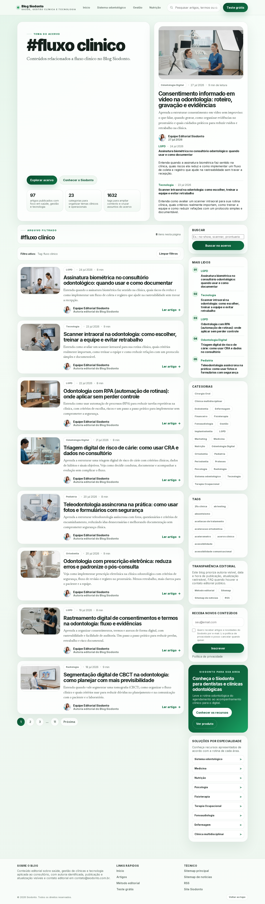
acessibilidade (203, 544)
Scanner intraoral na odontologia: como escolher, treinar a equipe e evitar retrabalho (119, 337)
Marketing (201, 439)
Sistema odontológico (111, 7)
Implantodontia (204, 431)
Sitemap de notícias (206, 598)
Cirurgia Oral (202, 393)
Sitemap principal (196, 871)
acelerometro (203, 536)
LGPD (162, 146)
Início (86, 7)
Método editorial (204, 590)
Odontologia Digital (172, 85)
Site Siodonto (193, 889)
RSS (227, 598)
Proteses (220, 461)
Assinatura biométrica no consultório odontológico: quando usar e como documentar (118, 280)
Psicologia (201, 469)
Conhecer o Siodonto (78, 180)
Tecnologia (166, 184)
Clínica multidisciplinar (208, 401)
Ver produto (204, 724)
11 (55, 722)
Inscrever (218, 648)
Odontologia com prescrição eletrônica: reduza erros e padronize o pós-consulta (117, 564)
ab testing (220, 506)
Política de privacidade (207, 656)
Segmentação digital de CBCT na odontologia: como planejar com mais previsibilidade (116, 677)
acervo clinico (225, 536)
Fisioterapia (221, 416)
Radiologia (72, 667)
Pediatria (71, 496)
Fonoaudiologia (204, 423)
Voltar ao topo (237, 897)
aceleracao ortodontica (208, 529)
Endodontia (201, 408)
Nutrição (155, 7)
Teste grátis (235, 7)
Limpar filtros (168, 253)
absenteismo (202, 513)
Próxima (69, 722)
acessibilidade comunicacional (213, 551)
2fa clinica (201, 506)
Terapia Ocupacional (207, 484)
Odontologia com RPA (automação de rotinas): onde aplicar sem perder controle (116, 394)
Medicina (219, 439)
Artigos (121, 877)
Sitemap (226, 590)
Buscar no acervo (218, 245)
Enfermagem (222, 408)
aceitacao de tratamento (209, 521)
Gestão (137, 7)
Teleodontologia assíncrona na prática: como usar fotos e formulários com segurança (120, 507)
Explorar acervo (42, 180)
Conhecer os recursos (212, 712)
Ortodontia (72, 553)
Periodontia (201, 461)
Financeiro (201, 416)
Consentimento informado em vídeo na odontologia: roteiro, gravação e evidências (196, 99)
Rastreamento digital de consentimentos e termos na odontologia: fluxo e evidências (120, 621)
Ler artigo (171, 310)
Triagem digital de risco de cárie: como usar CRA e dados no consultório (120, 450)
